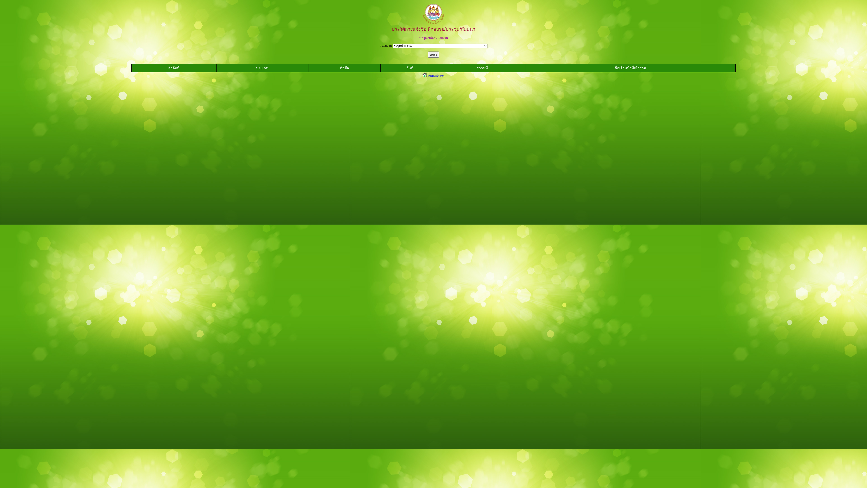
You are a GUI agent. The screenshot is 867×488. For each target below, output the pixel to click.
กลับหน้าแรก (436, 76)
